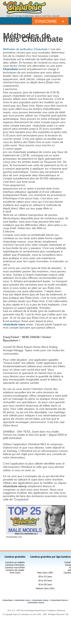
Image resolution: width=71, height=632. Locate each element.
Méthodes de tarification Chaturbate (25, 49)
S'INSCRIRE (46, 21)
